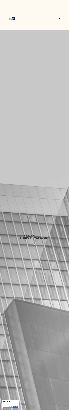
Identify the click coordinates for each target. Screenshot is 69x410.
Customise (5, 406)
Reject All (10, 406)
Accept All (15, 406)
